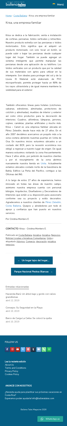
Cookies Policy (12, 374)
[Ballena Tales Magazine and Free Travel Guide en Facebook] (7, 349)
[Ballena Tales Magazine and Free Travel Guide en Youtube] (17, 349)
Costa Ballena (20, 15)
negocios (10, 244)
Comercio (30, 241)
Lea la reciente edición (15, 361)
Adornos (20, 241)
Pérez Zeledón (53, 202)
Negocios (55, 235)
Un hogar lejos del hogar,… (33, 260)
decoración (41, 241)
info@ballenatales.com (43, 398)
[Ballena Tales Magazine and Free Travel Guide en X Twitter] (23, 349)
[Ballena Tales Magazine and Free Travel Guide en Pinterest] (28, 349)
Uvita (43, 163)
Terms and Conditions (15, 368)
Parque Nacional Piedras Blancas (33, 271)
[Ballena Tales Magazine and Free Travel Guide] (15, 4)
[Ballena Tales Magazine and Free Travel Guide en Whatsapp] (49, 349)
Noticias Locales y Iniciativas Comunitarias (26, 238)
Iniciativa (37, 235)
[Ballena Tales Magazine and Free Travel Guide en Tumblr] (33, 349)
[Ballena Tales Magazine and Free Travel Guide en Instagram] (12, 349)
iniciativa (52, 241)
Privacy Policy (11, 371)
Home (9, 15)
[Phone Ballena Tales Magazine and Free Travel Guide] (44, 349)
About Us (9, 364)
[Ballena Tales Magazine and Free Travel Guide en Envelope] (38, 349)
